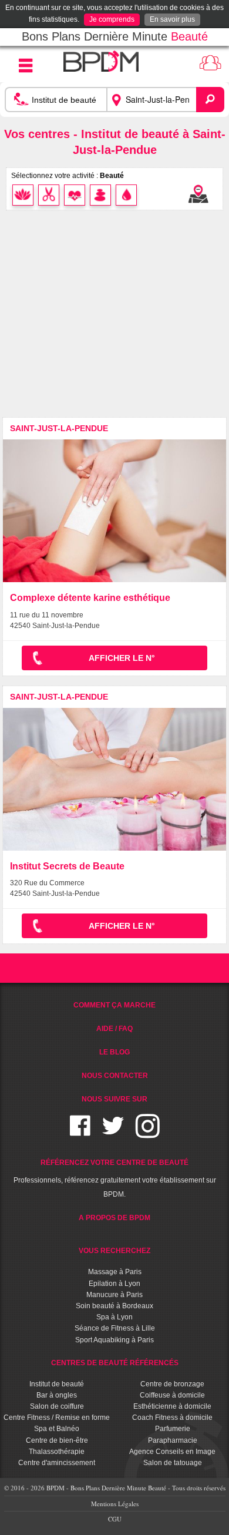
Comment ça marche (114, 1005)
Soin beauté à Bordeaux (114, 1306)
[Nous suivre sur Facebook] (80, 1133)
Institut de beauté (56, 1384)
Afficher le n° (122, 658)
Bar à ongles (56, 1395)
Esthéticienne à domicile (172, 1406)
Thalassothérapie (57, 1451)
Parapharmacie (172, 1440)
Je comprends (111, 19)
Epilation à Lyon (114, 1283)
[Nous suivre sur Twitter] (113, 1133)
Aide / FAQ (114, 1029)
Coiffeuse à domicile (172, 1395)
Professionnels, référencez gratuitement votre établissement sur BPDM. (115, 1178)
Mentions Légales (115, 1503)
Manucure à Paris (114, 1295)
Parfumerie (172, 1429)
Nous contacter (115, 1076)
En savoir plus (172, 19)
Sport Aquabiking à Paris (114, 1340)
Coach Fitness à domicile (172, 1417)
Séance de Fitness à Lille (115, 1328)
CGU (115, 1518)
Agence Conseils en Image (172, 1451)
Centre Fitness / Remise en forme (57, 1417)
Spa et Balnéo (56, 1429)
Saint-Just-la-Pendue (59, 428)
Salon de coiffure (57, 1406)
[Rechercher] (210, 99)
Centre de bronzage (172, 1384)
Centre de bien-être (57, 1440)
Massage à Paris (115, 1272)
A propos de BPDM (114, 1218)
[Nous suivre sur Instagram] (147, 1133)
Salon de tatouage (172, 1463)
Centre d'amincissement (56, 1463)
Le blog (114, 1052)
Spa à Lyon (114, 1317)
